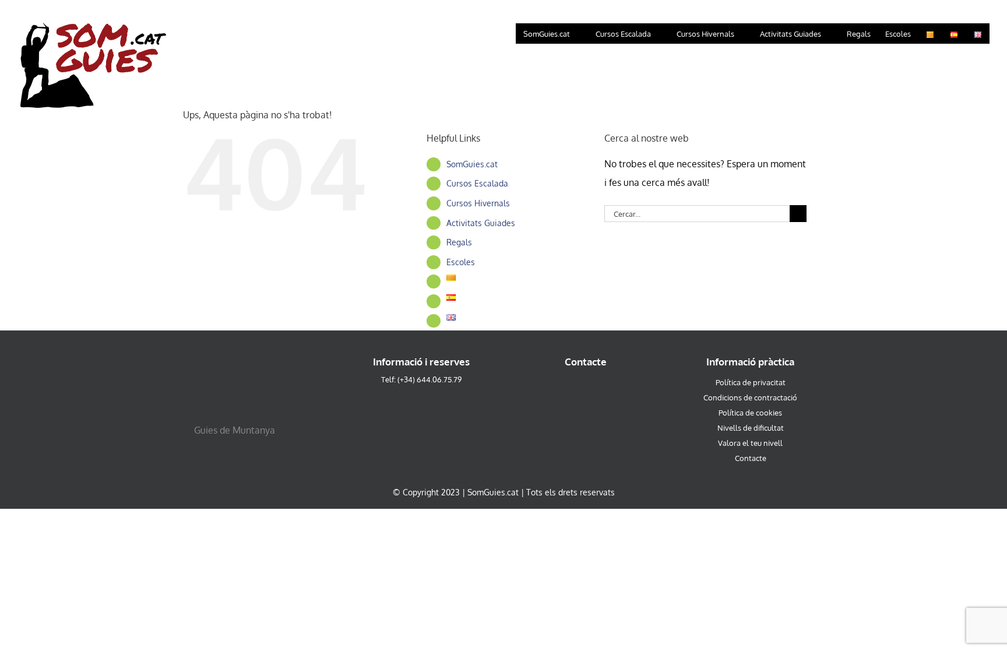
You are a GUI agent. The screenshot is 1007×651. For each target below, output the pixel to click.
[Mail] (605, 389)
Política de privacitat (751, 382)
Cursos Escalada (477, 183)
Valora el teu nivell (750, 443)
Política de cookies (750, 412)
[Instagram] (566, 389)
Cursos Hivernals (478, 203)
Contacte (750, 458)
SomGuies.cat (472, 164)
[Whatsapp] (585, 389)
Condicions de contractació (750, 397)
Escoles (460, 262)
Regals (459, 242)
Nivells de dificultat (750, 427)
